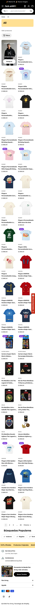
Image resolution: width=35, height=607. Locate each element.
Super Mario (5, 351)
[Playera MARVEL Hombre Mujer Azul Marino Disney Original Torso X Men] (9, 288)
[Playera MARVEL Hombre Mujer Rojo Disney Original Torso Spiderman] (26, 261)
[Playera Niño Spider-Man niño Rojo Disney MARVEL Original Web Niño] (26, 449)
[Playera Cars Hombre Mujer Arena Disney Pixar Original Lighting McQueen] (26, 502)
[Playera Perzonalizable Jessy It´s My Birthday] (9, 261)
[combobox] (17, 11)
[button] (33, 303)
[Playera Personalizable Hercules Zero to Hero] (26, 101)
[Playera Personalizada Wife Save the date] (26, 208)
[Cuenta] (29, 6)
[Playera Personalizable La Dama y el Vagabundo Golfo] (26, 181)
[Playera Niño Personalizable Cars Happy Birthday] (26, 235)
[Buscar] (31, 11)
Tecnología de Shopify (21, 603)
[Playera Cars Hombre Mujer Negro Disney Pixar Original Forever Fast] (9, 502)
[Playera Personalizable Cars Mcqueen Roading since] (9, 74)
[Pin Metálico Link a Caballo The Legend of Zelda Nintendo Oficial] (9, 395)
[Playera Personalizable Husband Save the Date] (9, 235)
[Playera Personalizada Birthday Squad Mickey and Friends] (9, 128)
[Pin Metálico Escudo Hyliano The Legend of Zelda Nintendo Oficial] (9, 422)
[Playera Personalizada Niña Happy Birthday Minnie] (9, 154)
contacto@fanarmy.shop (13, 560)
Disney (20, 57)
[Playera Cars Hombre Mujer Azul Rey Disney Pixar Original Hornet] (26, 475)
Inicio (3, 17)
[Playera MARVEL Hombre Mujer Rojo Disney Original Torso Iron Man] (26, 288)
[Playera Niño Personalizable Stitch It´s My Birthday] (26, 74)
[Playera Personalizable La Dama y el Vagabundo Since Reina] (9, 208)
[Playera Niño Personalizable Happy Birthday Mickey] (26, 154)
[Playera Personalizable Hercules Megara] (9, 101)
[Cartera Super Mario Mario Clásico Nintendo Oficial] (9, 342)
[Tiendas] (25, 6)
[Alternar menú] (2, 6)
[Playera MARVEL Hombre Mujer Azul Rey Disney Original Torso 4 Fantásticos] (9, 315)
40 (21, 525)
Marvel (20, 271)
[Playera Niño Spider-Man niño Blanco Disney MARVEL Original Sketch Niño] (9, 449)
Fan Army (10, 603)
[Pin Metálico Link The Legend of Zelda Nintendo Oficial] (9, 368)
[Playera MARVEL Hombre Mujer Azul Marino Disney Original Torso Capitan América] (26, 315)
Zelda (3, 378)
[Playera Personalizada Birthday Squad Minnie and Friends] (26, 128)
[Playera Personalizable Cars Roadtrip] (9, 181)
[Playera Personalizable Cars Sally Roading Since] (26, 47)
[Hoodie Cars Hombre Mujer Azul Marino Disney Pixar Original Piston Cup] (9, 475)
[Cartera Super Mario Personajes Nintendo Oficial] (26, 342)
